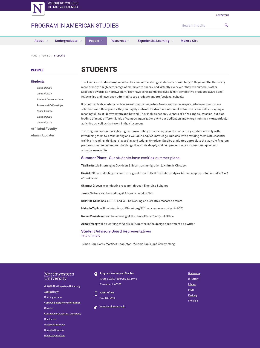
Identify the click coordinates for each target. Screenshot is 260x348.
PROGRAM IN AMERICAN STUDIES (75, 26)
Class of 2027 (44, 94)
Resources (119, 41)
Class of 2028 (44, 117)
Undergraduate (66, 41)
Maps (191, 290)
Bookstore (194, 273)
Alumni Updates (43, 135)
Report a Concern (54, 330)
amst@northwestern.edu (112, 306)
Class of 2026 (44, 88)
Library (192, 284)
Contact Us (222, 15)
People (94, 41)
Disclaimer (50, 319)
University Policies (54, 335)
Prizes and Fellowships (50, 105)
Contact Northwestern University (62, 314)
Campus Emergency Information (62, 303)
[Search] (226, 26)
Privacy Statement (54, 324)
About (39, 41)
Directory (193, 279)
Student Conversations (50, 99)
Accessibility (51, 292)
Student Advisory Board (101, 231)
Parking (192, 295)
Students (38, 81)
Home (34, 56)
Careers (48, 308)
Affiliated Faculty (44, 128)
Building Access (53, 297)
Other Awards (45, 111)
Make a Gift (189, 41)
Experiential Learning (154, 41)
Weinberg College (63, 5)
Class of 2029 (44, 122)
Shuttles (193, 301)
